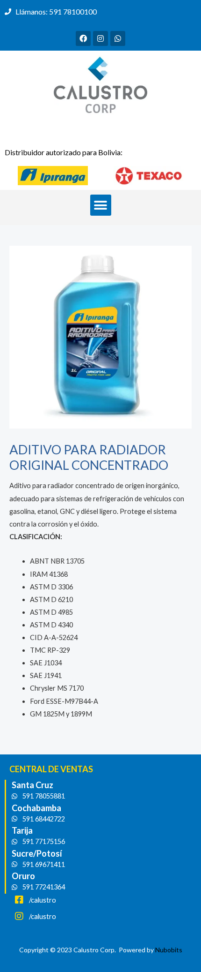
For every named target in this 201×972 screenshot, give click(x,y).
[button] (100, 205)
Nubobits (168, 950)
